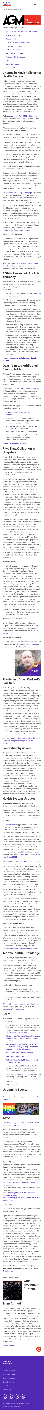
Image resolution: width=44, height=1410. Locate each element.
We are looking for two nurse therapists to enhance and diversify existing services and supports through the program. (22, 1046)
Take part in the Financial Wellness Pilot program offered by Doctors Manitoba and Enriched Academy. (23, 1038)
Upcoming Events (12, 64)
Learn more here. (9, 1346)
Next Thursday (13, 35)
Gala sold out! (11, 39)
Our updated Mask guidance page (17, 193)
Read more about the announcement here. (25, 948)
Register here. (28, 1157)
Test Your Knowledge (15, 57)
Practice (9, 1371)
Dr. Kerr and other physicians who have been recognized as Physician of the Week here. (21, 740)
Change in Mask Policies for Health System (21, 32)
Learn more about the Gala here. (15, 444)
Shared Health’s (32, 644)
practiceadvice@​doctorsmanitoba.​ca (16, 230)
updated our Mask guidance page (23, 116)
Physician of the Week (14, 46)
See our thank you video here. (17, 1033)
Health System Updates (14, 53)
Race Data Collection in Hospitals (18, 43)
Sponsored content (14, 68)
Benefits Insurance (10, 1374)
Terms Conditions (9, 1403)
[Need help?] (38, 1349)
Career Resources (9, 1378)
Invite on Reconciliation (16, 1056)
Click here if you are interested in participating (20, 1004)
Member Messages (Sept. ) (12, 10)
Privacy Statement (23, 1403)
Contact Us (7, 1390)
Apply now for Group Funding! (18, 1066)
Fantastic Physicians (13, 50)
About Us (6, 1386)
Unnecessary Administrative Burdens (19, 1053)
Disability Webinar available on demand (21, 1085)
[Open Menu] (39, 3)
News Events (8, 1382)
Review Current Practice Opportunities (20, 1074)
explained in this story (24, 861)
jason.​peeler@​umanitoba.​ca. (13, 1009)
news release (20, 642)
